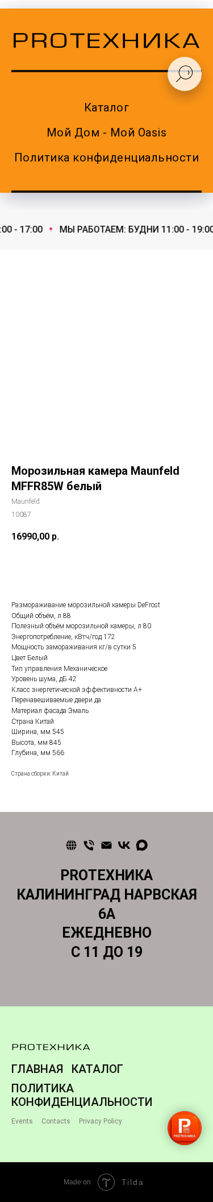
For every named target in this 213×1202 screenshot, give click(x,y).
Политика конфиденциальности (106, 157)
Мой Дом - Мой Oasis (107, 132)
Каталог (107, 107)
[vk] (124, 845)
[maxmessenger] (142, 845)
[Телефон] (89, 845)
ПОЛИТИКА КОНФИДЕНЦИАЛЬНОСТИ (82, 1095)
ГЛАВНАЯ (37, 1069)
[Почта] (106, 845)
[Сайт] (71, 845)
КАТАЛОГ (97, 1069)
